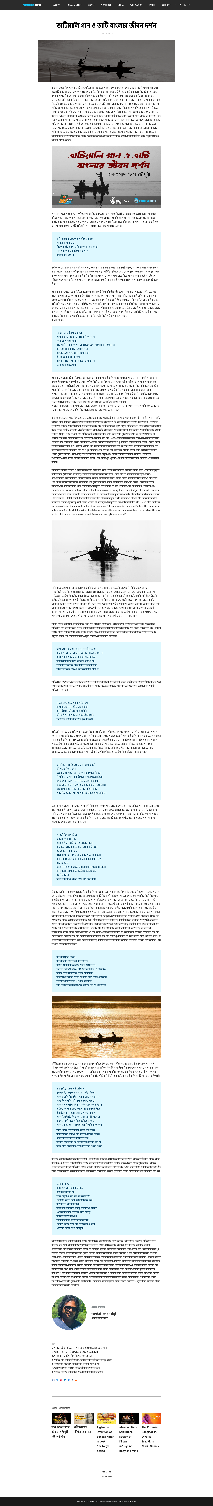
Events (91, 5)
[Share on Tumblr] (72, 1380)
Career (152, 5)
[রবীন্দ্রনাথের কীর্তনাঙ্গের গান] (84, 1418)
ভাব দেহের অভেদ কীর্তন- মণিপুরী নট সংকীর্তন (61, 1432)
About (56, 5)
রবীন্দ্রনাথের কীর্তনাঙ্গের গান (82, 1429)
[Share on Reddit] (76, 1380)
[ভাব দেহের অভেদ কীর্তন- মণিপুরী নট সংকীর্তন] (61, 1418)
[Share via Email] (68, 1380)
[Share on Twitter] (57, 1380)
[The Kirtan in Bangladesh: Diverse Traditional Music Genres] (151, 1418)
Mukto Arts (94, 1501)
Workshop (106, 5)
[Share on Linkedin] (65, 1380)
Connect (166, 5)
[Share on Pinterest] (61, 1380)
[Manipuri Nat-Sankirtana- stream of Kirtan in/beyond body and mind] (129, 1418)
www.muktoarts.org (127, 1501)
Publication (136, 5)
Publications (106, 1476)
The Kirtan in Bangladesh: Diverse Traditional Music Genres (150, 1436)
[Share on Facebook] (53, 1380)
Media (121, 5)
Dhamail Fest (75, 5)
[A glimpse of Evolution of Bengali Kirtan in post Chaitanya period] (106, 1418)
